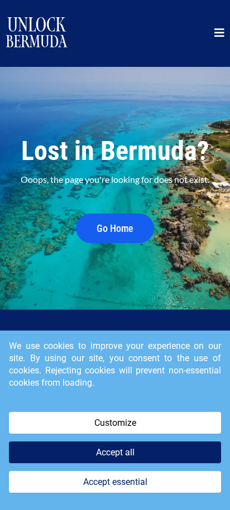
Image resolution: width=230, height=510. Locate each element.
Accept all (115, 452)
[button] (219, 33)
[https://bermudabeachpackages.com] (37, 33)
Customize (115, 422)
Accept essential (115, 482)
